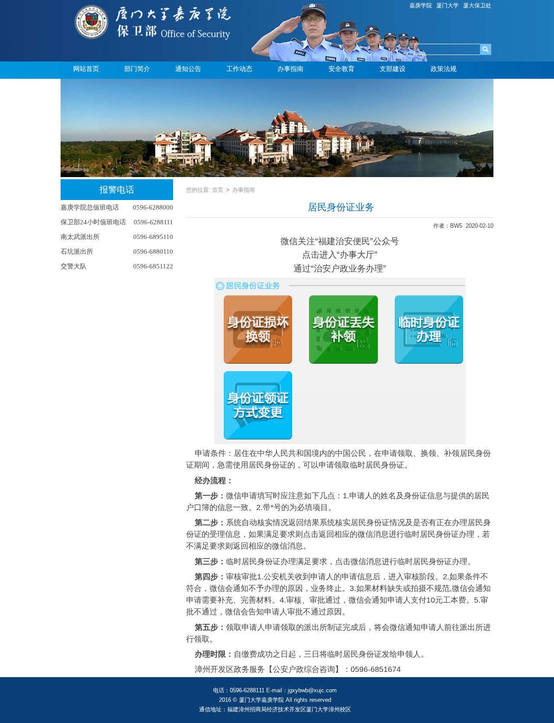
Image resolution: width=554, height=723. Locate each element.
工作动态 (239, 68)
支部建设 (393, 68)
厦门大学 (447, 5)
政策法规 (444, 68)
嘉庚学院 (420, 5)
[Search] (485, 49)
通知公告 (188, 68)
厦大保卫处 (477, 5)
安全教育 (341, 68)
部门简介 (137, 68)
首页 (217, 190)
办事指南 (290, 68)
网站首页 (86, 68)
